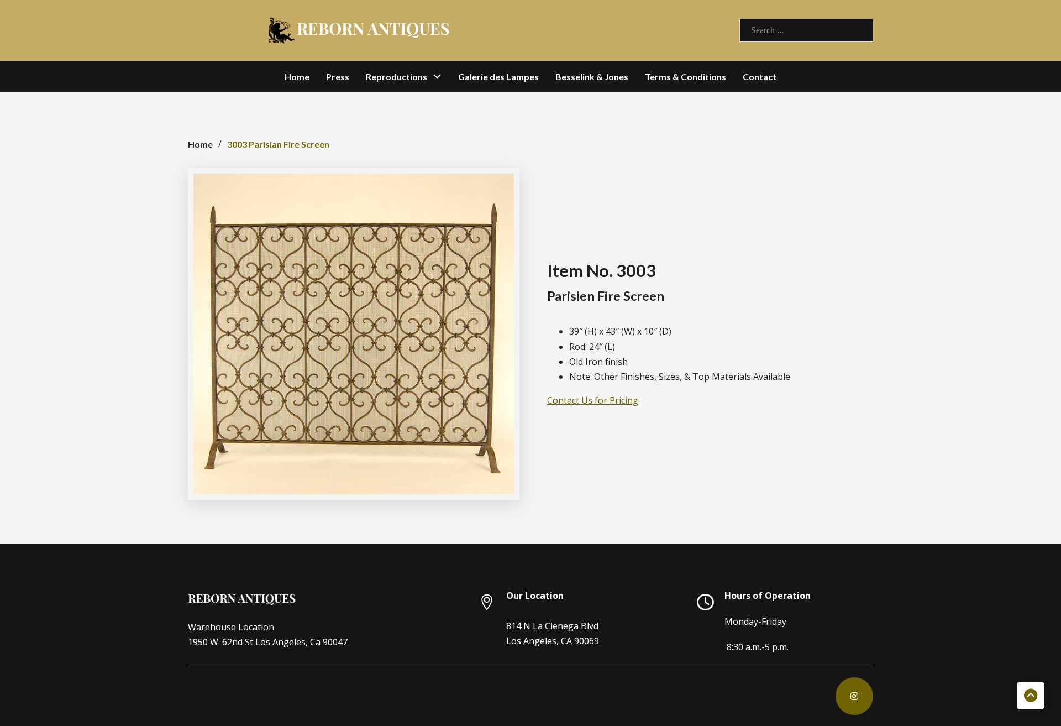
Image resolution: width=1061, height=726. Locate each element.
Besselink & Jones (591, 76)
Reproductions (396, 76)
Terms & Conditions (685, 76)
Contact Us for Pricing (592, 400)
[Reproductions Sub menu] (437, 76)
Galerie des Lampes (498, 76)
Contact (759, 76)
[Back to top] (1030, 695)
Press (337, 76)
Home (297, 76)
